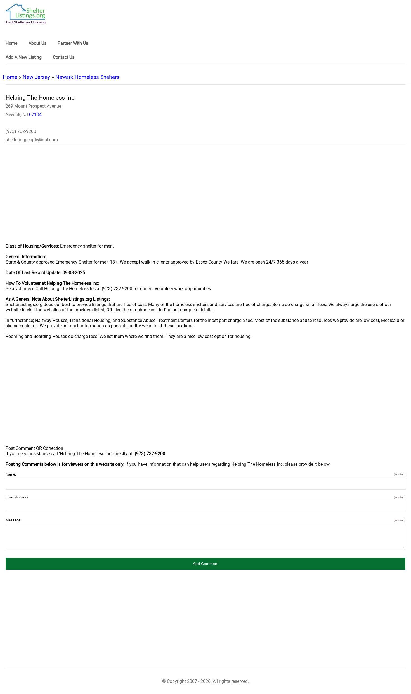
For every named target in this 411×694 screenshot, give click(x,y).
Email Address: (205, 497)
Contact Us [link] (63, 57)
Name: (205, 474)
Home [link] (11, 43)
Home (10, 77)
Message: (205, 520)
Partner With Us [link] (73, 43)
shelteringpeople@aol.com (32, 139)
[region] (205, 197)
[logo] (26, 13)
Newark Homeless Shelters (87, 77)
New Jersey (36, 77)
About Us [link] (37, 43)
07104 (35, 114)
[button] (205, 564)
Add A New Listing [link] (24, 57)
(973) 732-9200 (21, 131)
